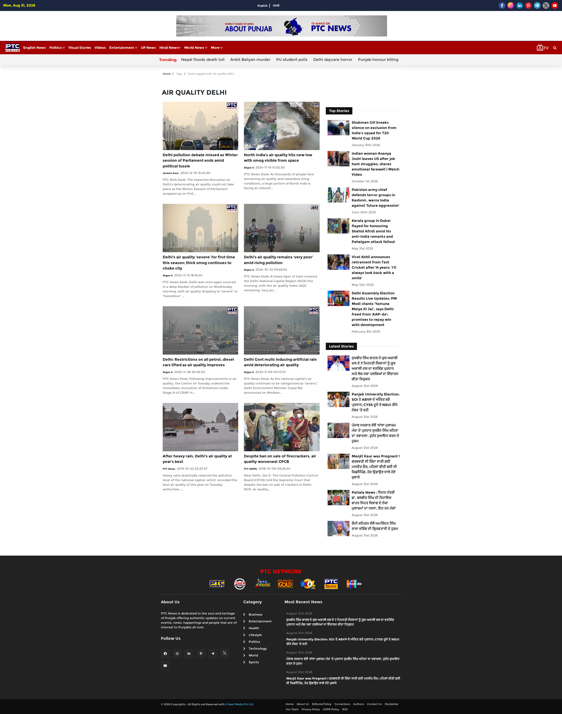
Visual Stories (79, 47)
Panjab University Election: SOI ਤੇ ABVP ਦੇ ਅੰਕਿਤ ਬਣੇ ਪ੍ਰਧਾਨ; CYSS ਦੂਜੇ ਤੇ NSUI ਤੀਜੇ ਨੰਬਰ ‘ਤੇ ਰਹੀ (376, 402)
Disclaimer (391, 704)
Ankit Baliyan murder (250, 59)
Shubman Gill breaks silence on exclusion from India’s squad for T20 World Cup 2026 (374, 130)
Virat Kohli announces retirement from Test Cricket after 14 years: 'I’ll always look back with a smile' (374, 267)
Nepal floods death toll (203, 59)
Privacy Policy (311, 709)
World (253, 655)
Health (254, 628)
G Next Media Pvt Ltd (239, 704)
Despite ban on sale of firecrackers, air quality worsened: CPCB (280, 459)
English (263, 5)
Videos (100, 47)
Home (167, 73)
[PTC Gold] (285, 584)
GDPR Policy (331, 709)
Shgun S (249, 167)
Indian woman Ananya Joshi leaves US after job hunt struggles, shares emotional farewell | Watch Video (375, 164)
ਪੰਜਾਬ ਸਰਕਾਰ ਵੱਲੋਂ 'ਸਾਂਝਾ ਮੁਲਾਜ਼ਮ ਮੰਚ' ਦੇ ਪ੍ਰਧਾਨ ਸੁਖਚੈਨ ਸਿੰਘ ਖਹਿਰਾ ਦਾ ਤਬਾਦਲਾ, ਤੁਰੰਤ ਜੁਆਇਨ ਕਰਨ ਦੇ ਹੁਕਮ (375, 433)
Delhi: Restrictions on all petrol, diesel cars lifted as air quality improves (198, 362)
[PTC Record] (240, 584)
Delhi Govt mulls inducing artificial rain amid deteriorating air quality (280, 362)
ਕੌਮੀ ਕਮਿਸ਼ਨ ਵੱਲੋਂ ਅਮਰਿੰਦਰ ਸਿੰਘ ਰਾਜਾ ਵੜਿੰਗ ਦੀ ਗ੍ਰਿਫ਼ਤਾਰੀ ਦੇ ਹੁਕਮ (375, 526)
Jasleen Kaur (171, 173)
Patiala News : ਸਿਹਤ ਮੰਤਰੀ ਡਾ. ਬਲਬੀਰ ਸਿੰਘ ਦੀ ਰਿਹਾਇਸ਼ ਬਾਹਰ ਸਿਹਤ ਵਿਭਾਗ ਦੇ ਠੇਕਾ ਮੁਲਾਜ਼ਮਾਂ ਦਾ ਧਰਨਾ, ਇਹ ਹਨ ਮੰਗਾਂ (374, 500)
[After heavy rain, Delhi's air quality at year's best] (200, 427)
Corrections (342, 704)
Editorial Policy (321, 704)
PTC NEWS (250, 468)
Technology (258, 649)
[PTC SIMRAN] (331, 584)
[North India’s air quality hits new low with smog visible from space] (281, 125)
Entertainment (122, 47)
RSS (345, 709)
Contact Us (374, 704)
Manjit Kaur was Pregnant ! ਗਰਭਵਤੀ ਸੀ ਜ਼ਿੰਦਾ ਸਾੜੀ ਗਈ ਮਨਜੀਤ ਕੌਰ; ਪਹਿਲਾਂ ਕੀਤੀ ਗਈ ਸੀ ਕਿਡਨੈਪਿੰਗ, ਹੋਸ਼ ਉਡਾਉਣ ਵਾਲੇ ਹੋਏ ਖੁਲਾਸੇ (376, 466)
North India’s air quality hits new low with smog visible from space (278, 158)
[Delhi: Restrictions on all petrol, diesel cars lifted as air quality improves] (200, 330)
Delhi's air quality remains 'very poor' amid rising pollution (278, 260)
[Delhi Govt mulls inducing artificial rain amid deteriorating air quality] (281, 330)
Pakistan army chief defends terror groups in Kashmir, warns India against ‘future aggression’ (375, 198)
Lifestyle (255, 635)
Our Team (292, 709)
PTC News (169, 468)
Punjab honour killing (378, 59)
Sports (254, 662)
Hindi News (168, 47)
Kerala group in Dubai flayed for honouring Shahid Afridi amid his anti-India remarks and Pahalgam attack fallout (373, 231)
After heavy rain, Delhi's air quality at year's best (197, 459)
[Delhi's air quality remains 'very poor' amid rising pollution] (281, 228)
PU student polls (292, 59)
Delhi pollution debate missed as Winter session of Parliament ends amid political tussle (200, 160)
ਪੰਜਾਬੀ (276, 5)
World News (194, 47)
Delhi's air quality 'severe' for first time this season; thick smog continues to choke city (199, 262)
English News (34, 47)
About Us (303, 704)
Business (255, 614)
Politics (56, 47)
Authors (358, 704)
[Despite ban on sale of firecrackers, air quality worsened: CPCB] (281, 427)
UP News (148, 47)
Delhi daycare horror (332, 59)
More (215, 47)
